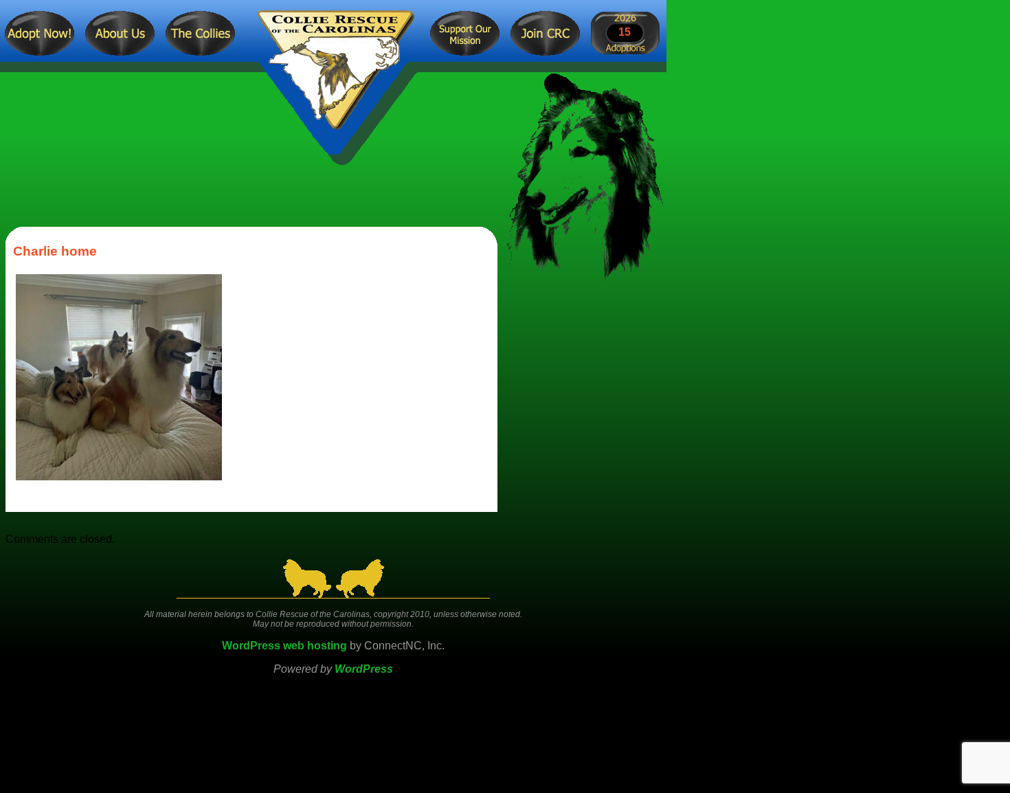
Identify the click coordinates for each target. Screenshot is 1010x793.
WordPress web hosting (284, 645)
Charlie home (55, 251)
